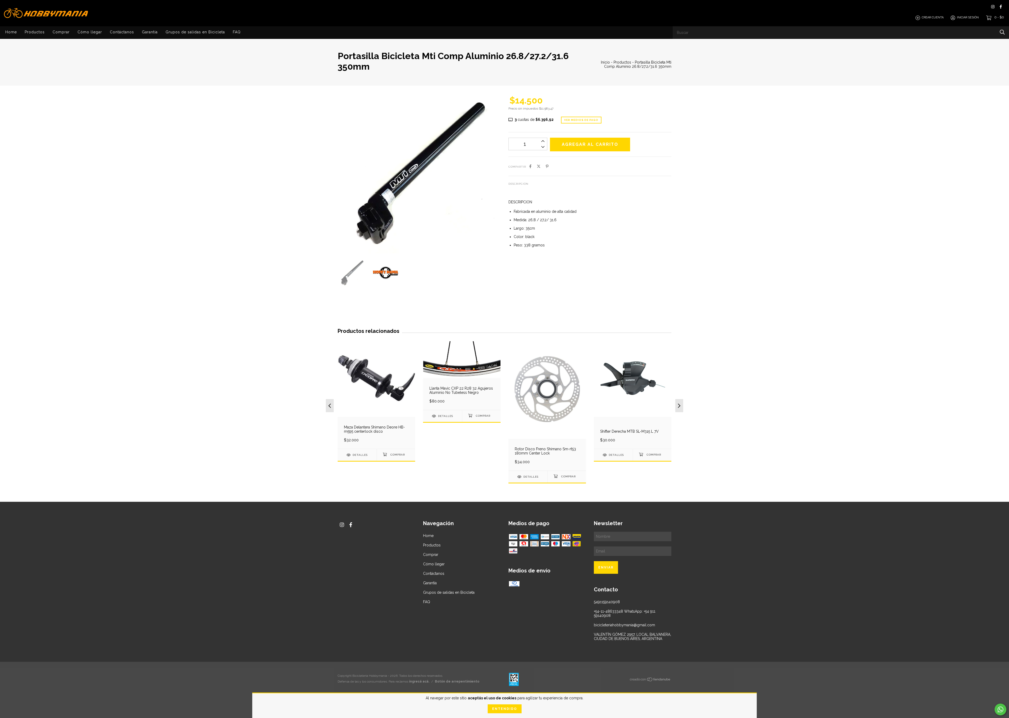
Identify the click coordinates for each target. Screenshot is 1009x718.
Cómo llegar (90, 32)
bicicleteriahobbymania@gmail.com (624, 625)
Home (11, 32)
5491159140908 (607, 602)
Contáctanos (122, 32)
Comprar (61, 32)
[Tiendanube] (650, 680)
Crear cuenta (933, 17)
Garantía (150, 32)
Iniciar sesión (968, 17)
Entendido (504, 709)
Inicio (605, 62)
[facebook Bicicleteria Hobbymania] (1000, 7)
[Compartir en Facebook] (530, 166)
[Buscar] (1002, 32)
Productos (35, 32)
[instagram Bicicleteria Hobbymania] (993, 7)
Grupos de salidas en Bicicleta (195, 32)
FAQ (237, 32)
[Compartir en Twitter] (539, 166)
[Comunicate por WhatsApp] (1000, 709)
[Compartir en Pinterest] (547, 166)
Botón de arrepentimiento (457, 681)
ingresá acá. (419, 681)
